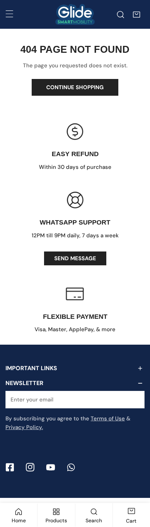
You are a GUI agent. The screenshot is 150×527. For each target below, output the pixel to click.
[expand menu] (9, 14)
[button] (137, 15)
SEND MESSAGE (75, 258)
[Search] (120, 15)
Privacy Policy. (24, 427)
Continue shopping (75, 87)
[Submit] (135, 399)
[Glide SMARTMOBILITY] (75, 14)
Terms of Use (108, 418)
